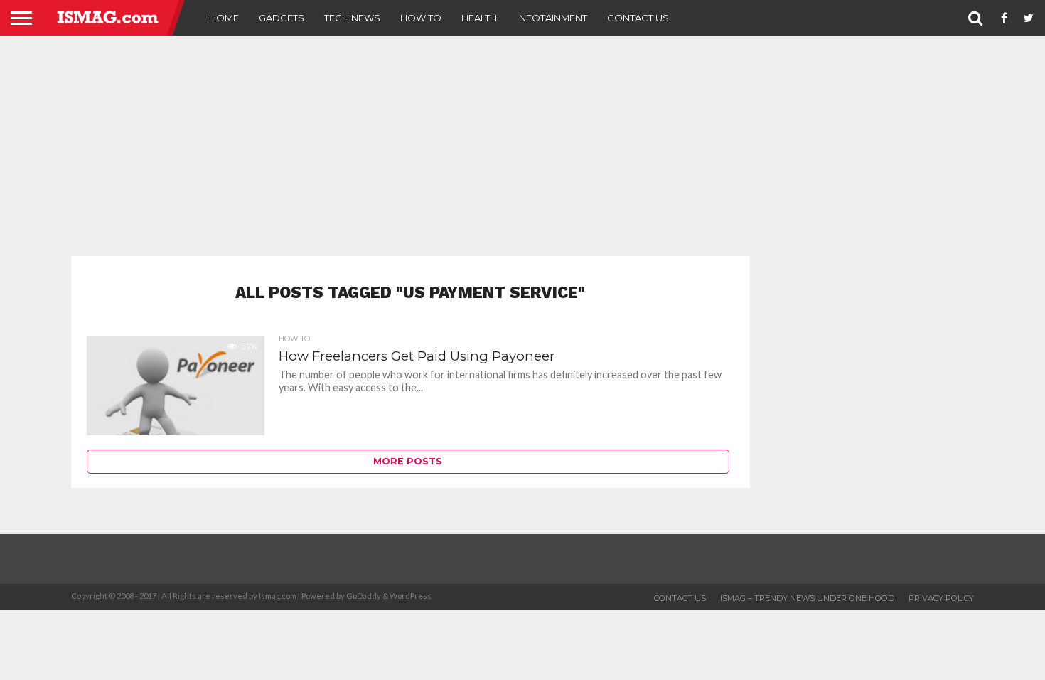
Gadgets (281, 17)
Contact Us (638, 17)
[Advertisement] (522, 145)
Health (479, 17)
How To (420, 17)
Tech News (352, 17)
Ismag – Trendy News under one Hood (807, 598)
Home (224, 17)
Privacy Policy (941, 598)
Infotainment (552, 17)
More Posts (407, 461)
